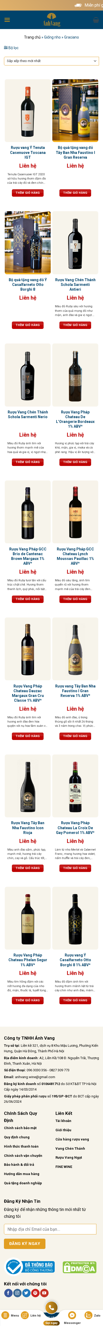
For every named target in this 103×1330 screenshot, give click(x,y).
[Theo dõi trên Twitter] (26, 1293)
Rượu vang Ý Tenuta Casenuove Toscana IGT (28, 152)
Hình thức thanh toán (21, 1146)
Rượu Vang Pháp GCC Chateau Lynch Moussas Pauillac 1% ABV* (75, 556)
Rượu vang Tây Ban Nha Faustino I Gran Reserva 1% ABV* (75, 691)
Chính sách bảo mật (20, 1128)
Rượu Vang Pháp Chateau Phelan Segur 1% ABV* (27, 960)
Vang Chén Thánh (70, 1148)
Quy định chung (17, 1137)
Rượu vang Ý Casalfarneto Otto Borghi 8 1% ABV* (75, 960)
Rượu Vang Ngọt (68, 1157)
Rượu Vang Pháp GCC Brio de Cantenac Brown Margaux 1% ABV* (27, 556)
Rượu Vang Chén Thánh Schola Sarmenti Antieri (75, 284)
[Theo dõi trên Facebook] (8, 1293)
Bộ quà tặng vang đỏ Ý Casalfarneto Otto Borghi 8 (28, 284)
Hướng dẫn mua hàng (21, 1174)
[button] (7, 19)
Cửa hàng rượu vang (72, 1139)
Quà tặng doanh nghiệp (23, 1183)
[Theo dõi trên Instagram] (17, 1293)
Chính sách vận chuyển (23, 1156)
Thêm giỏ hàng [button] (28, 193)
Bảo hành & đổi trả (19, 1165)
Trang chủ (32, 37)
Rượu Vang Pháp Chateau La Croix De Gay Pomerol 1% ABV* (75, 827)
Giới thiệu (63, 1130)
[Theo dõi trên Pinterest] (35, 1293)
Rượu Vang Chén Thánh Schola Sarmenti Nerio (28, 414)
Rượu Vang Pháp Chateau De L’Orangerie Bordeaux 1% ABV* (75, 419)
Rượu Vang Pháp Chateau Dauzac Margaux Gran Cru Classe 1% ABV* (28, 693)
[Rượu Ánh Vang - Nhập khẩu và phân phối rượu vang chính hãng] (51, 20)
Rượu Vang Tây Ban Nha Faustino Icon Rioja (27, 827)
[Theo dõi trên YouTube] (44, 1293)
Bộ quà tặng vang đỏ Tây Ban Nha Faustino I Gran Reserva (75, 152)
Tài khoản (63, 1121)
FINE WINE (63, 1167)
